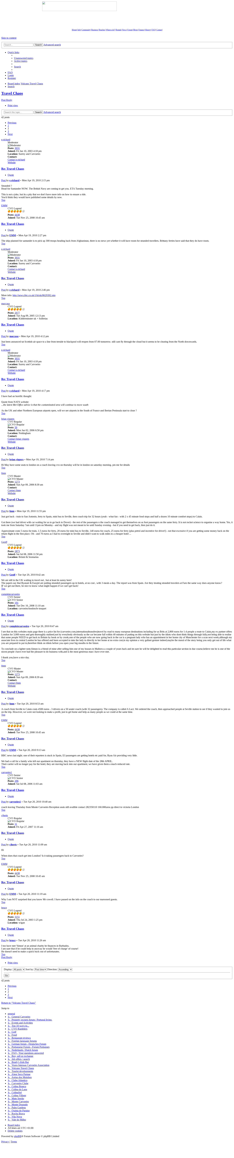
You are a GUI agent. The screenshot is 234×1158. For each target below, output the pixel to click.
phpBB (17, 1136)
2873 (17, 551)
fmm (3, 473)
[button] (12, 122)
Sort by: (30, 969)
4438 (17, 214)
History (148, 30)
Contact (159, 30)
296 (16, 781)
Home (74, 30)
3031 (17, 148)
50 (16, 427)
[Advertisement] (154, 6)
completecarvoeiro (10, 594)
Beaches (102, 30)
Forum (129, 30)
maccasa (5, 303)
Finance (141, 30)
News (124, 30)
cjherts (4, 815)
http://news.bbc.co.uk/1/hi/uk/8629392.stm (34, 295)
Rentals (118, 30)
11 (16, 824)
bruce (4, 907)
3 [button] (8, 131)
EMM (4, 205)
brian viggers (7, 418)
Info (79, 30)
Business (94, 30)
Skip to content (8, 38)
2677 (17, 312)
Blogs (135, 30)
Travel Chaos (12, 93)
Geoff (4, 542)
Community (86, 30)
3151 (17, 917)
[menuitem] (23, 58)
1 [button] (8, 125)
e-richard (5, 139)
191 (16, 602)
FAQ (154, 30)
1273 (17, 481)
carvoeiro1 (6, 772)
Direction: (52, 969)
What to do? (110, 30)
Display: (8, 969)
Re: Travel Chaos (12, 168)
